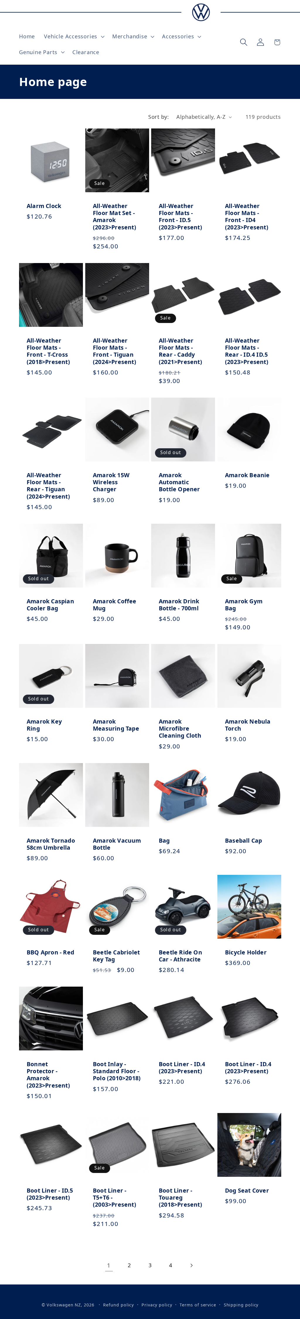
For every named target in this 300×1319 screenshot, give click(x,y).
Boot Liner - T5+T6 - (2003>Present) (114, 1197)
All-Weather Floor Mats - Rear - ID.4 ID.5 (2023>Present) (246, 351)
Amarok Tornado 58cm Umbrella (51, 844)
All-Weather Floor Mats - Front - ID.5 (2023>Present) (180, 216)
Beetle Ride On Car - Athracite (180, 956)
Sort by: (158, 116)
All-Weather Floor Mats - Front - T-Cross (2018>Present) (48, 351)
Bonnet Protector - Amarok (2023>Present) (48, 1075)
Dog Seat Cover (247, 1190)
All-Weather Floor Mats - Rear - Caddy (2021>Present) (180, 351)
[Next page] (191, 1265)
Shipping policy (241, 1305)
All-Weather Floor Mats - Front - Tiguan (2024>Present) (114, 351)
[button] (74, 36)
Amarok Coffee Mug (115, 605)
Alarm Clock (44, 205)
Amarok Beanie (247, 475)
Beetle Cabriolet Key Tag (116, 956)
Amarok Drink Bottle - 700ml (179, 605)
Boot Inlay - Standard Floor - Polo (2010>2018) (117, 1071)
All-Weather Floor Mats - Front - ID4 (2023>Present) (246, 216)
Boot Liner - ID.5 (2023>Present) (50, 1194)
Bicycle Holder (246, 952)
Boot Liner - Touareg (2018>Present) (180, 1197)
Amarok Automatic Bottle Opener (179, 482)
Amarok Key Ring (44, 725)
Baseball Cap (243, 840)
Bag (164, 840)
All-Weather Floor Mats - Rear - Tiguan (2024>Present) (48, 486)
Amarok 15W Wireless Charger (111, 482)
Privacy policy (157, 1305)
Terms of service (198, 1305)
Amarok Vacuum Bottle (117, 844)
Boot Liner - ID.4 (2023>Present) (182, 1068)
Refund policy (118, 1305)
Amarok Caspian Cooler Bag (50, 605)
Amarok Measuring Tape (116, 725)
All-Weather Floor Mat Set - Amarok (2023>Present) (114, 216)
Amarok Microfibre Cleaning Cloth (180, 728)
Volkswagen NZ (64, 1305)
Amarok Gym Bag (243, 605)
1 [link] (109, 1265)
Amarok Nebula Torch (248, 725)
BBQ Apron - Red (50, 952)
